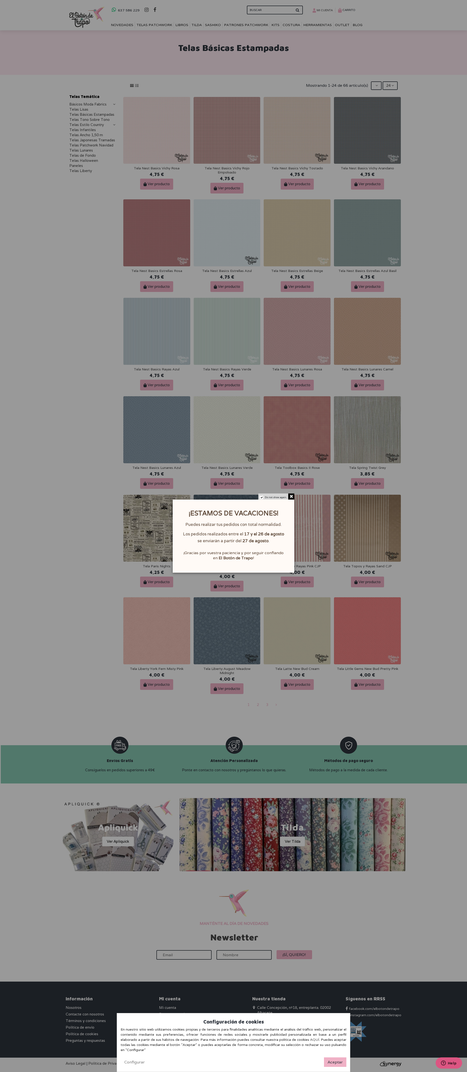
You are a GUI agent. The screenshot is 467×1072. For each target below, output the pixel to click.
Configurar (134, 1062)
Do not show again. (276, 497)
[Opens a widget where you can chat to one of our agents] (448, 1063)
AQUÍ (314, 1039)
